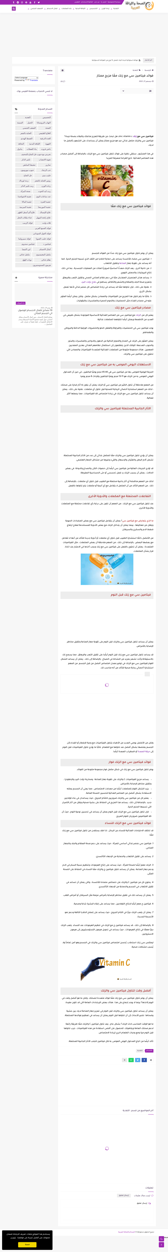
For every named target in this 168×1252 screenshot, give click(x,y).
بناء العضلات (66, 9)
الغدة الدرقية (45, 138)
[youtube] (30, 2)
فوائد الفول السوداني (42, 233)
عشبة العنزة (46, 201)
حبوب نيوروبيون (27, 170)
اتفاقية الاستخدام (87, 2)
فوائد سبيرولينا (24, 238)
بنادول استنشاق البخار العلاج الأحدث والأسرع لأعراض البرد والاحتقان (112, 60)
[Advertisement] (84, 36)
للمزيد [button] (13, 1238)
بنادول (19, 149)
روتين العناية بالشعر (43, 180)
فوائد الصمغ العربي (43, 228)
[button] (144, 1060)
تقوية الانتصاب (45, 159)
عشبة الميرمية (26, 207)
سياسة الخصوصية (114, 2)
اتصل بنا (103, 2)
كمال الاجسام (52, 9)
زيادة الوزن (105, 9)
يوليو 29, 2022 (45, 308)
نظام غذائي (46, 259)
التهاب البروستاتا (44, 122)
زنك (135, 136)
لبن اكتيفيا (26, 249)
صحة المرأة (25, 191)
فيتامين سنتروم (28, 244)
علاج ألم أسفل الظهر (26, 212)
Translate (34, 81)
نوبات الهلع (27, 259)
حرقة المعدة (144, 752)
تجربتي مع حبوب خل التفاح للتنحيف (36, 154)
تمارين (48, 164)
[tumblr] (13, 2)
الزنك (138, 315)
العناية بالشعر (25, 133)
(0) (62, 82)
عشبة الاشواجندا (24, 196)
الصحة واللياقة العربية (126, 1232)
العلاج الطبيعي (45, 133)
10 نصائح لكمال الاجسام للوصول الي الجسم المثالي (35, 312)
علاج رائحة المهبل (43, 217)
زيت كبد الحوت (44, 191)
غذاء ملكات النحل (24, 217)
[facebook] (34, 2)
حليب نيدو (47, 175)
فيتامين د (47, 244)
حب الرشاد (46, 170)
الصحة (48, 128)
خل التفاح (28, 175)
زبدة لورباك (23, 180)
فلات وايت (46, 223)
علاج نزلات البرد (89, 282)
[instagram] (22, 2)
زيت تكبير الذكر (27, 186)
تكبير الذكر (26, 159)
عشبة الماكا (27, 201)
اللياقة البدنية (80, 9)
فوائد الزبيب (28, 223)
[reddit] (18, 2)
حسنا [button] (27, 1245)
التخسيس (93, 9)
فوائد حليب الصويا (43, 238)
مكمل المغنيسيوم (43, 254)
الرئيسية (148, 70)
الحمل (30, 122)
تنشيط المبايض (29, 164)
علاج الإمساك (45, 212)
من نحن (96, 2)
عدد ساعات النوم (43, 196)
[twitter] (39, 2)
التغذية (116, 9)
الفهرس (77, 2)
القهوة (48, 143)
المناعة (122, 263)
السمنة (20, 122)
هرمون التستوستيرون (42, 265)
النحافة (21, 143)
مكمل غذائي (25, 254)
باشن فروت (46, 149)
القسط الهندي (26, 138)
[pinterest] (26, 2)
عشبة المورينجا (44, 207)
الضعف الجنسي (36, 9)
